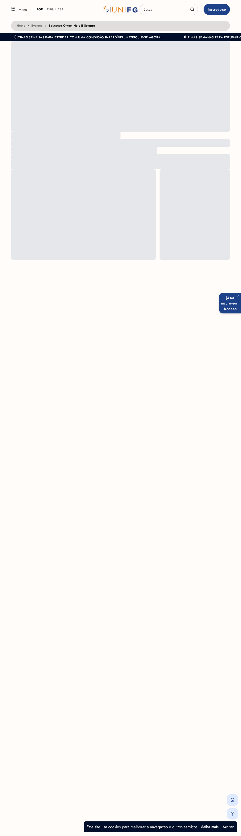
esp (60, 9)
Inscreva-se (217, 9)
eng (50, 9)
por (39, 9)
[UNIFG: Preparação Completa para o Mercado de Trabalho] (120, 9)
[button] (232, 800)
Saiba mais (210, 826)
